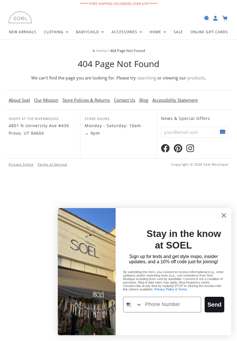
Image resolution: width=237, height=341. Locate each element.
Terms (182, 289)
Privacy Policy (21, 164)
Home (156, 31)
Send (214, 304)
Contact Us (124, 100)
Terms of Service (52, 164)
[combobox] (132, 304)
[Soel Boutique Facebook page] (165, 150)
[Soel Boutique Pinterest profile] (178, 150)
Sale (178, 31)
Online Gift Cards (209, 31)
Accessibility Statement (175, 100)
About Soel (19, 100)
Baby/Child (88, 31)
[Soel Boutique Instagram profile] (190, 150)
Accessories (125, 31)
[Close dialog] (224, 215)
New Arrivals (22, 31)
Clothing (54, 31)
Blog (143, 100)
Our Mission (46, 100)
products (196, 78)
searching (146, 78)
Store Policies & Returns (86, 100)
